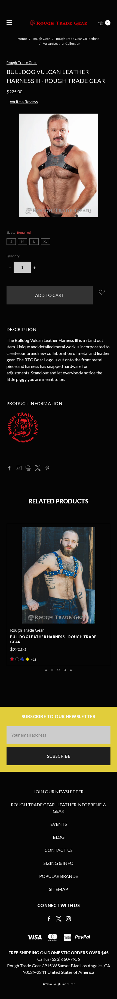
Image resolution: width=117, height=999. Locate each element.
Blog (58, 837)
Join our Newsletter (59, 791)
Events (58, 824)
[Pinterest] (47, 468)
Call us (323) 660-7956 (58, 959)
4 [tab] (65, 670)
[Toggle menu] (7, 22)
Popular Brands (58, 876)
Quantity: (13, 256)
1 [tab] (46, 670)
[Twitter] (38, 468)
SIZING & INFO (58, 863)
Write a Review (24, 101)
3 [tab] (58, 670)
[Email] (18, 468)
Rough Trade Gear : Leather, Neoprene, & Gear (58, 808)
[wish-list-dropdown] (101, 292)
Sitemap (58, 889)
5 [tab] (71, 670)
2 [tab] (52, 670)
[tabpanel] (58, 594)
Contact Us (59, 850)
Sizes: (19, 232)
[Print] (28, 468)
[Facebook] (9, 468)
